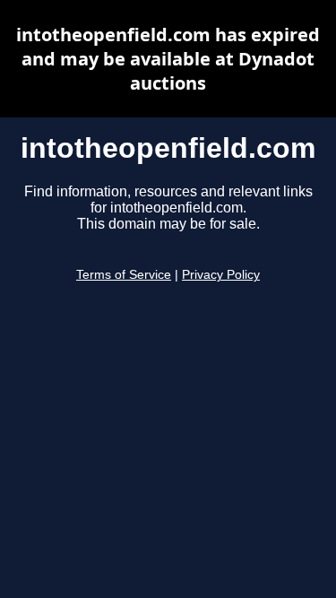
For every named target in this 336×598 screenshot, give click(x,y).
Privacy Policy (221, 275)
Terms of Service (123, 275)
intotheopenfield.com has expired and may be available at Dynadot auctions (168, 58)
